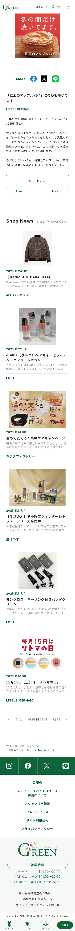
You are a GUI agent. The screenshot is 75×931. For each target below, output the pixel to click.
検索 (58, 6)
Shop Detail (37, 181)
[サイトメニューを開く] (68, 6)
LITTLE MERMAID (18, 109)
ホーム (7, 746)
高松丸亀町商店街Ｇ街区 (35, 893)
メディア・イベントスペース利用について (37, 793)
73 (58, 719)
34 (29, 719)
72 (54, 719)
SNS (65, 925)
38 (46, 719)
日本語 (39, 6)
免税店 (37, 782)
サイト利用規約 (37, 820)
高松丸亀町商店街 (35, 899)
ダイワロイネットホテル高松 (35, 905)
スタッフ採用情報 (37, 804)
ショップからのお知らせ (25, 745)
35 (33, 719)
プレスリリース (38, 812)
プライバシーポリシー (37, 829)
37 (41, 719)
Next (56, 191)
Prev (19, 191)
